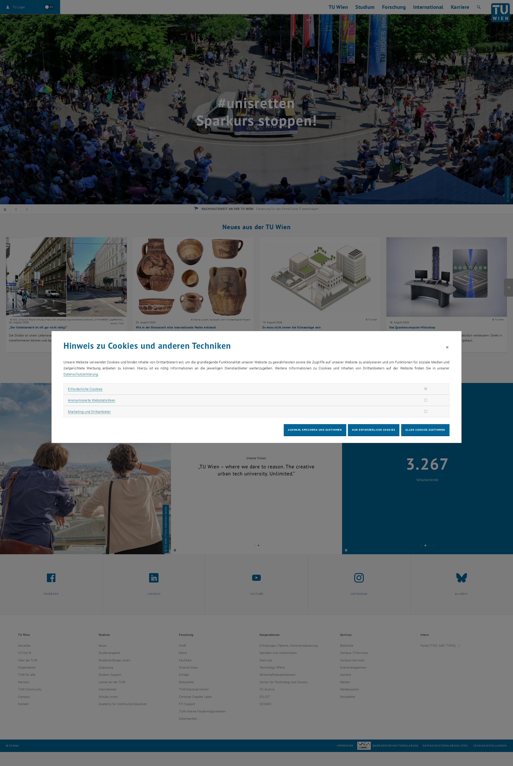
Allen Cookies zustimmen (425, 430)
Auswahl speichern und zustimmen (315, 430)
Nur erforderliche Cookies (373, 430)
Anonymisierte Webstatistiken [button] (91, 400)
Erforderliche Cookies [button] (85, 389)
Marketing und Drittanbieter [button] (89, 412)
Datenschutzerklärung (81, 374)
